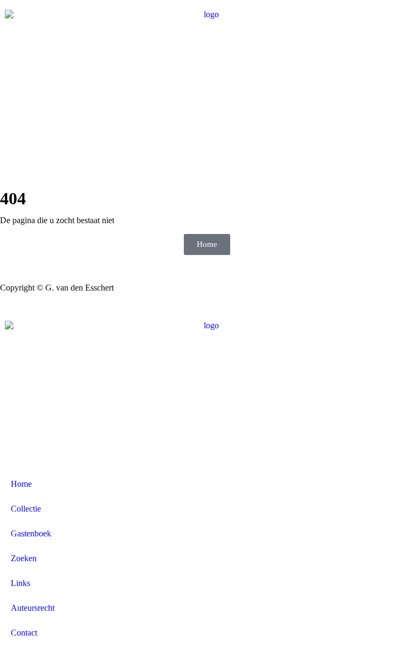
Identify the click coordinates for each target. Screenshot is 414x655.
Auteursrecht (32, 607)
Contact (24, 632)
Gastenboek (31, 533)
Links (20, 583)
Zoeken (24, 558)
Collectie (26, 508)
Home (21, 483)
